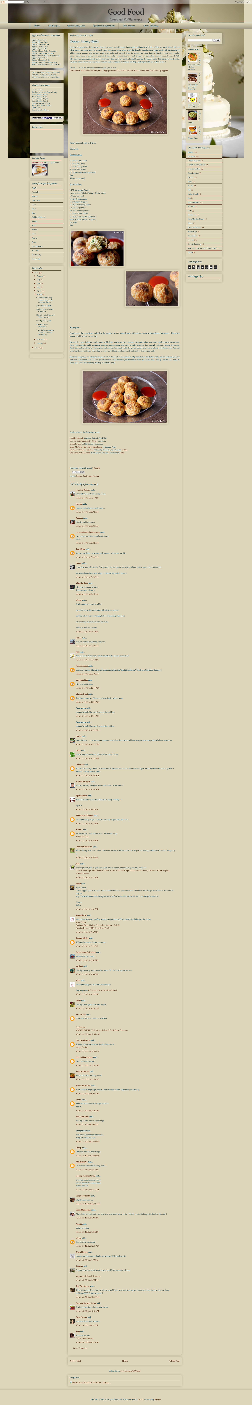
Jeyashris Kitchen (83, 490)
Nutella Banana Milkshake (42, 325)
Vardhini (79, 966)
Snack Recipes (76, 444)
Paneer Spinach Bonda (129, 70)
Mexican (191, 206)
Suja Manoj (80, 549)
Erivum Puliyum (83, 873)
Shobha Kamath (82, 1071)
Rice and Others (194, 227)
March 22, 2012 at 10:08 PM (87, 1155)
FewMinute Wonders (84, 815)
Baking (190, 152)
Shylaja (79, 1147)
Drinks (190, 177)
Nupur (78, 563)
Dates (34, 209)
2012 (37, 273)
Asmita (79, 1224)
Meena (78, 600)
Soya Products (37, 246)
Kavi (78, 1331)
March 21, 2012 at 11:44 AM (87, 775)
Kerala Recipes (193, 202)
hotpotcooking (82, 680)
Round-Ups (192, 232)
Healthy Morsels (76, 438)
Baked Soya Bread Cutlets (41, 105)
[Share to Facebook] (80, 472)
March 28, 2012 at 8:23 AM (87, 1342)
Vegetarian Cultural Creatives (88, 1276)
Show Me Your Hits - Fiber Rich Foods (86, 447)
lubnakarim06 (81, 1161)
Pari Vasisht (81, 1014)
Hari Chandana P (83, 1040)
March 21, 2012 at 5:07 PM (87, 932)
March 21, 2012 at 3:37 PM (87, 877)
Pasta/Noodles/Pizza (195, 219)
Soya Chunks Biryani (40, 99)
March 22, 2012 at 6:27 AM (87, 1093)
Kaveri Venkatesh (83, 1085)
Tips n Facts (129, 25)
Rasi (77, 651)
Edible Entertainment (85, 1338)
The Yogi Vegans (82, 1286)
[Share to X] (78, 472)
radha (78, 750)
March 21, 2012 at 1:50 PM (87, 840)
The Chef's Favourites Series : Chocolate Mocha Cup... (45, 332)
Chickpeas (36, 200)
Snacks (96, 476)
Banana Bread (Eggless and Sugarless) (46, 64)
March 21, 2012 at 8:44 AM (87, 594)
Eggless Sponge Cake (40, 58)
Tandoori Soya (37, 90)
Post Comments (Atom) (130, 1371)
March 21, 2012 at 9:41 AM (87, 659)
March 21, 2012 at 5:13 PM (87, 946)
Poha (34, 242)
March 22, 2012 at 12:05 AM (87, 1034)
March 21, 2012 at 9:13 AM (87, 631)
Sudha (78, 883)
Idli (189, 190)
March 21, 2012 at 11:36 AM (87, 758)
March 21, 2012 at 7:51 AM (87, 498)
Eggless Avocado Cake (40, 44)
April (39, 291)
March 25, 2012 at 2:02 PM (87, 1260)
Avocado (35, 192)
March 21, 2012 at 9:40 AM (87, 645)
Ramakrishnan (82, 666)
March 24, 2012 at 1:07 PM (87, 1218)
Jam (189, 198)
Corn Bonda (75, 70)
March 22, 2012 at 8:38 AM (87, 1124)
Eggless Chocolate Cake (41, 60)
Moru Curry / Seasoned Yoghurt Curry (45, 316)
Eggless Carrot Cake (40, 47)
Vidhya (124, 449)
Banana (34, 196)
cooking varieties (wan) (85, 1175)
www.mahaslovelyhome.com (88, 532)
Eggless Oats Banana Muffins (43, 53)
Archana (79, 518)
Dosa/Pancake (193, 173)
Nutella (34, 230)
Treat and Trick (82, 1116)
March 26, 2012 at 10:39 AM (87, 1297)
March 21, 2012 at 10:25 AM (87, 702)
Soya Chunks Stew (39, 96)
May (39, 287)
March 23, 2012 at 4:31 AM (87, 1169)
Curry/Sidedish (194, 169)
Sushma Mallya (82, 938)
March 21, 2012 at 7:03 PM (87, 974)
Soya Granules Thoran (40, 110)
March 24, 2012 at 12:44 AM (87, 1203)
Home (37, 25)
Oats (33, 234)
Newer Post (75, 1361)
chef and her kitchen (84, 1057)
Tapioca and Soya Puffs (41, 103)
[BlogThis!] (75, 472)
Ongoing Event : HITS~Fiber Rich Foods (92, 928)
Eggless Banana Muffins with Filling (45, 56)
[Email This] (73, 472)
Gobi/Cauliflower (38, 217)
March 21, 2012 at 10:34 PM (87, 1008)
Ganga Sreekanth (83, 1195)
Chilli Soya (36, 108)
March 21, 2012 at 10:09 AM (87, 688)
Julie (77, 863)
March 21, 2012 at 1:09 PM (87, 809)
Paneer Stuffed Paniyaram (92, 70)
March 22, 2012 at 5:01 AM (87, 1079)
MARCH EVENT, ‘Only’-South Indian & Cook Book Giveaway (102, 1030)
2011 (37, 348)
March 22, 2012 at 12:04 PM (87, 1141)
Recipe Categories (76, 25)
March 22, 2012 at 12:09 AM (87, 1051)
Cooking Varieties (52, 162)
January (40, 343)
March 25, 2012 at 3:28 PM (87, 1280)
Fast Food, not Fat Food (80, 452)
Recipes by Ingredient (104, 25)
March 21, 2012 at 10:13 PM (87, 994)
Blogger (158, 1399)
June (39, 283)
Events (190, 186)
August (40, 276)
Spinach (35, 250)
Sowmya (79, 1266)
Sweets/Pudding (194, 244)
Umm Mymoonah (83, 1209)
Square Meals (81, 795)
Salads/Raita (192, 236)
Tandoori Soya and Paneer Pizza (44, 92)
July (38, 280)
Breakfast (191, 156)
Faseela (79, 504)
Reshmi (79, 829)
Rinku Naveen (82, 1252)
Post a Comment (80, 1348)
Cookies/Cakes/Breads (196, 165)
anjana (78, 1099)
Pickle (190, 223)
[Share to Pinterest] (83, 472)
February (40, 339)
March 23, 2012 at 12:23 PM (87, 1189)
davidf (140, 1399)
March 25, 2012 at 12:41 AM (87, 1246)
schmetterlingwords (84, 846)
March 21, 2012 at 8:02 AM (87, 512)
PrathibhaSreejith (83, 781)
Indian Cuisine (82, 1047)
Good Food (126, 11)
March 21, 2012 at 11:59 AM (87, 789)
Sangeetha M (81, 915)
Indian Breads (193, 194)
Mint (34, 225)
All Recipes (53, 25)
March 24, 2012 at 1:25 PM (87, 1232)
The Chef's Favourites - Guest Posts (202, 248)
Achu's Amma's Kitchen (86, 952)
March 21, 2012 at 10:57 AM (87, 744)
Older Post (174, 1361)
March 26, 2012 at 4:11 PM (87, 1325)
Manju (78, 1238)
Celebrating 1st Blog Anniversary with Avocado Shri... (44, 300)
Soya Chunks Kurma (40, 94)
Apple (34, 188)
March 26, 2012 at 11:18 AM (87, 1311)
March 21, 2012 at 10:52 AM (87, 716)
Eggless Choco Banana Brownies (44, 62)
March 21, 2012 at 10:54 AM (87, 730)
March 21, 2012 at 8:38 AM (87, 557)
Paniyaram (144, 70)
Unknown (80, 764)
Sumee (78, 637)
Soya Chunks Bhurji (40, 101)
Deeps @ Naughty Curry (86, 1303)
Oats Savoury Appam (159, 70)
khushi (78, 736)
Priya (122, 452)
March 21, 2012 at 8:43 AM (87, 577)
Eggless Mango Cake (40, 42)
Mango (34, 221)
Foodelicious (81, 1027)
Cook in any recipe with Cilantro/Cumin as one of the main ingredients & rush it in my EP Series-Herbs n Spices (122, 870)
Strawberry (36, 255)
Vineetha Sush (82, 583)
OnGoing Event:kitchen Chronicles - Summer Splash (97, 925)
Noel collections (82, 836)
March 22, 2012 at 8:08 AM (87, 1110)
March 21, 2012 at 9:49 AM (87, 674)
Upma (190, 252)
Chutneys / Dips (194, 160)
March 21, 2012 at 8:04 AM (87, 526)
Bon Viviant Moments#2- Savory (83, 441)
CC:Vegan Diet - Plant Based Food (102, 990)
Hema (78, 1000)
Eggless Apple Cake (39, 49)
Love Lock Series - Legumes (81, 449)
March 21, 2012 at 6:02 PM (87, 960)
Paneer (79, 476)
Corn (34, 204)
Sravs (78, 980)
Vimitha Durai (82, 694)
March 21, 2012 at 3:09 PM (87, 857)
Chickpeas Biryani (43, 321)
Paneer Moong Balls (43, 306)
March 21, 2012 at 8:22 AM (87, 543)
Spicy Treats (81, 922)
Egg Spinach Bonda (111, 70)
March (39, 294)
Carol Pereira (81, 1317)
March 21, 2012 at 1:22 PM (87, 823)
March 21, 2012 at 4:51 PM (87, 909)
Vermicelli (36, 259)
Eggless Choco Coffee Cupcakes (44, 51)
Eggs (33, 213)
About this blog (150, 25)
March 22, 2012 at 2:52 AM (87, 1065)
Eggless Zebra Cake (39, 40)
